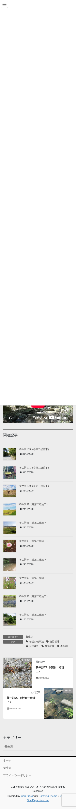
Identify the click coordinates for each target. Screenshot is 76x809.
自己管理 (54, 641)
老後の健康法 (36, 641)
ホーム (7, 760)
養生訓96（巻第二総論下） (34, 522)
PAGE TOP (70, 781)
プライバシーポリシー (17, 775)
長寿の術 (50, 646)
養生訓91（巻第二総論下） (34, 596)
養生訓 (29, 636)
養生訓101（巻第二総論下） (34, 467)
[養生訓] (17, 672)
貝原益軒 (34, 646)
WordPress (27, 796)
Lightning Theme (48, 796)
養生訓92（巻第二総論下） (34, 578)
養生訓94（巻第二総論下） (34, 559)
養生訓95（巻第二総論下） (34, 541)
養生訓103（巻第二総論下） (34, 449)
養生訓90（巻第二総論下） (34, 614)
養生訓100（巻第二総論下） (34, 486)
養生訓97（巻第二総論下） (34, 504)
